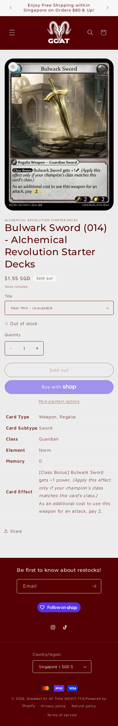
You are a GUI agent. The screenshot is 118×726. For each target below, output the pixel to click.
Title (9, 296)
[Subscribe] (94, 586)
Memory (15, 460)
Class (12, 438)
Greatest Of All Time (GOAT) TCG (56, 698)
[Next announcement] (108, 8)
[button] (12, 32)
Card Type (17, 416)
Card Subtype (22, 427)
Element (15, 450)
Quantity (13, 334)
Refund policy (84, 706)
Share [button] (16, 531)
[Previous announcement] (11, 8)
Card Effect (19, 491)
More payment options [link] (59, 401)
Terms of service (62, 715)
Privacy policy (53, 706)
